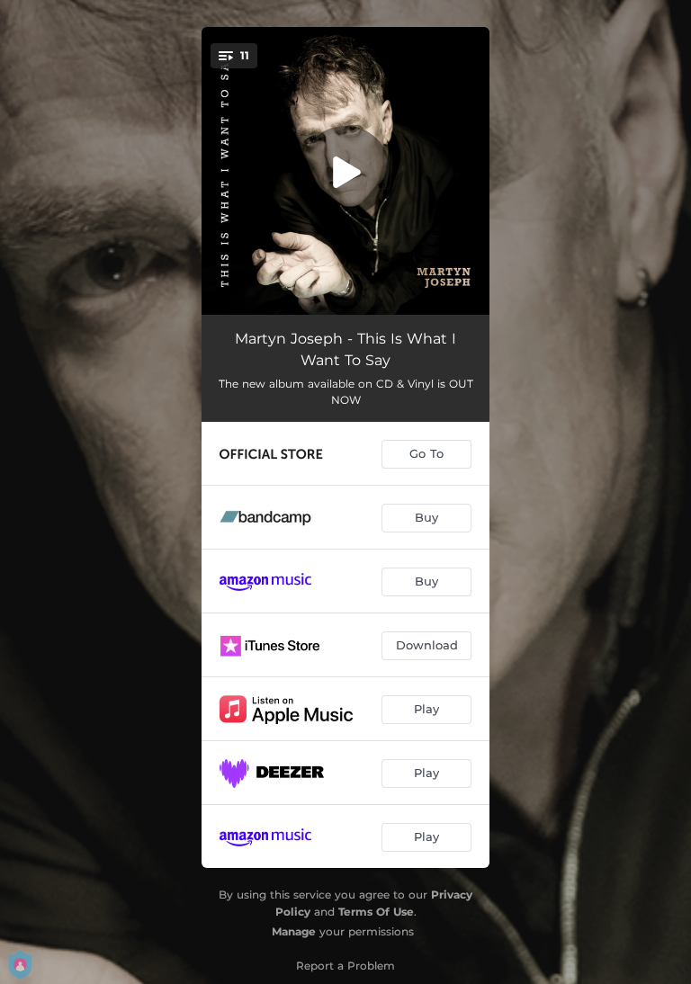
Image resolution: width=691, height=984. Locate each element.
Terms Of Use (376, 911)
